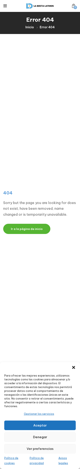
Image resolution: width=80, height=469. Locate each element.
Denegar (40, 437)
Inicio (29, 27)
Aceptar (40, 425)
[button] (73, 367)
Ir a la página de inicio (27, 229)
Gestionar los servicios (39, 413)
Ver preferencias (40, 449)
